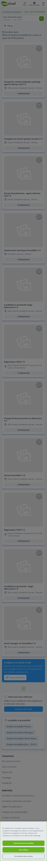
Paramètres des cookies (23, 856)
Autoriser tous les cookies (23, 843)
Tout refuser (23, 850)
